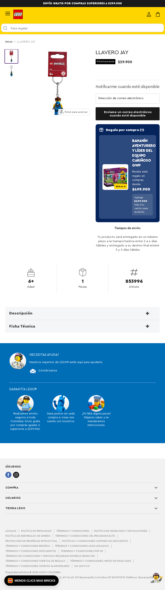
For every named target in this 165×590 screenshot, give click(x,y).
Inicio (9, 41)
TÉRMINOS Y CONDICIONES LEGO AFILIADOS (82, 546)
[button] (31, 580)
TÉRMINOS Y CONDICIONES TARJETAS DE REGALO (35, 561)
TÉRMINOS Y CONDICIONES (72, 531)
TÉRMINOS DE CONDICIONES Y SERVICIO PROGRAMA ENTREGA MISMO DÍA (50, 556)
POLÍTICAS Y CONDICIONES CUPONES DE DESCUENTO (95, 541)
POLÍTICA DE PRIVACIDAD (36, 531)
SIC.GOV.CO (82, 566)
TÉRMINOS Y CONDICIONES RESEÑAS (27, 546)
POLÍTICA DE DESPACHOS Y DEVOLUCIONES (120, 531)
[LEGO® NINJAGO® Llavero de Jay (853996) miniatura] (11, 56)
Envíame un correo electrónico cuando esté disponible (127, 113)
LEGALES (10, 531)
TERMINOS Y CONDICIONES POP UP (82, 551)
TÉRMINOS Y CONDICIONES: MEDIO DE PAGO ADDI (100, 561)
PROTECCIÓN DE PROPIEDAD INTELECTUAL (31, 541)
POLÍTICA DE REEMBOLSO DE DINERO (27, 536)
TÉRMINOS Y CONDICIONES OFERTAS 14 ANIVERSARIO (37, 566)
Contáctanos (47, 370)
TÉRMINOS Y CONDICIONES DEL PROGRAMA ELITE (85, 536)
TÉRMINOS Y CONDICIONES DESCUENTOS (30, 551)
